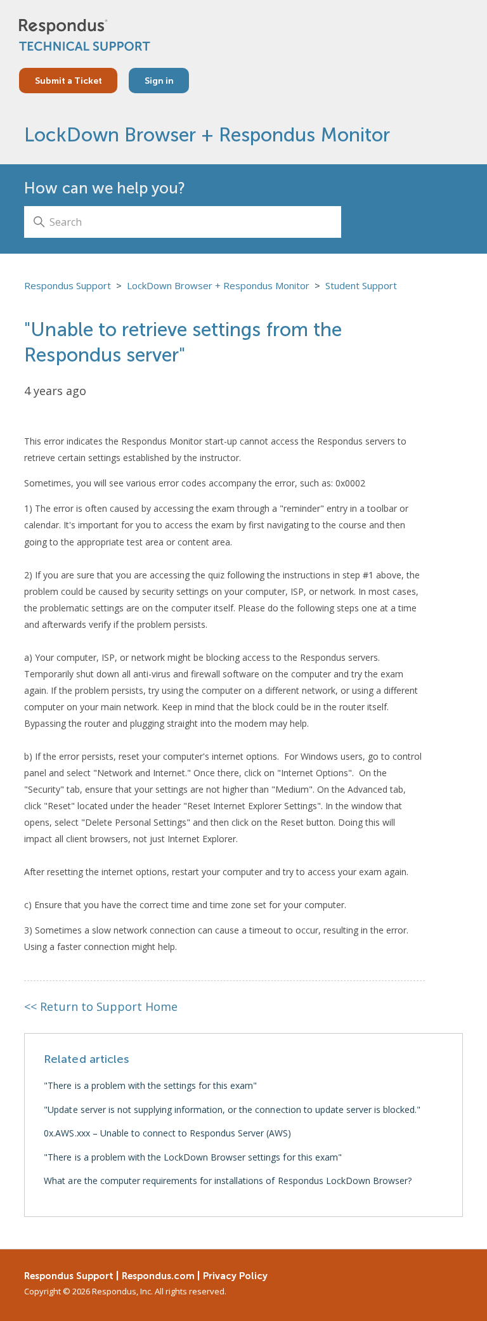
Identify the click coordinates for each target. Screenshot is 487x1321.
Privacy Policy (235, 1275)
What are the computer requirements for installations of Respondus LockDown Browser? (228, 1181)
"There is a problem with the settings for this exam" (150, 1085)
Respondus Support (67, 285)
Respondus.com (158, 1275)
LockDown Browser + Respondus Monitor (206, 134)
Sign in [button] (159, 80)
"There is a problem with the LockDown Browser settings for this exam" (192, 1157)
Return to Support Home (101, 1006)
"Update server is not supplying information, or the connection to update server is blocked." (232, 1109)
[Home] (84, 35)
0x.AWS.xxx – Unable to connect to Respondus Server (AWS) (167, 1133)
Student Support (361, 285)
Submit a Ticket (68, 80)
